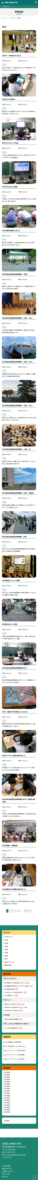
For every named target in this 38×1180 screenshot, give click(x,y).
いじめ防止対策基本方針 (13, 1028)
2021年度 (7, 1084)
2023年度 (7, 1079)
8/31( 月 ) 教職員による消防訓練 (12, 1042)
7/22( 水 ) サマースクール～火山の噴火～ (14, 1059)
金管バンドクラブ (9, 962)
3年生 (6, 946)
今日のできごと (9, 937)
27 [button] (28, 911)
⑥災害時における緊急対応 (17, 983)
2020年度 (7, 1086)
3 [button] (12, 911)
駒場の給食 (8, 965)
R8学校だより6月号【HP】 (16, 1007)
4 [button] (14, 911)
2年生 (6, 943)
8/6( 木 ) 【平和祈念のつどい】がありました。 (14, 1046)
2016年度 (7, 1096)
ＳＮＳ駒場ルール (11, 995)
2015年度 (7, 1098)
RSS (7, 1121)
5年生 (6, 952)
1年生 (6, 940)
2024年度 (7, 1077)
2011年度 (7, 1107)
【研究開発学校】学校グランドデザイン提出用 (18, 986)
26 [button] (25, 911)
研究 (6, 959)
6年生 (6, 956)
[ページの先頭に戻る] (35, 1177)
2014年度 (7, 1100)
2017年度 (7, 1093)
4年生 (6, 949)
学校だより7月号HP (14, 1004)
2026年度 (7, 1072)
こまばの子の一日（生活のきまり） (15, 992)
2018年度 (7, 1091)
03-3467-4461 (11, 1149)
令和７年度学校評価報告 (13, 1019)
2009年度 (7, 1112)
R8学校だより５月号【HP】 (13, 1010)
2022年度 (7, 1082)
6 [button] (19, 911)
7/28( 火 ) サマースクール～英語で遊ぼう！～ (15, 1050)
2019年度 (7, 1089)
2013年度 (7, 1103)
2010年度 (7, 1110)
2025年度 (7, 1075)
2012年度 (7, 1105)
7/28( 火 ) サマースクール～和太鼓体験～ (14, 1055)
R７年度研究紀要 (11, 989)
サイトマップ (7, 1157)
